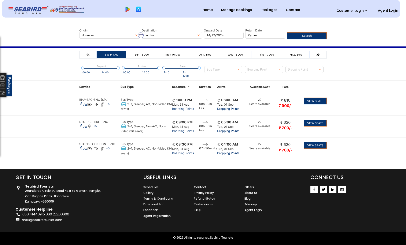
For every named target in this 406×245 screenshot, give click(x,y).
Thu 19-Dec (267, 54)
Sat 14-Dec (111, 54)
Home (208, 9)
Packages (269, 9)
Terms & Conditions (158, 198)
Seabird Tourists (221, 238)
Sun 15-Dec (141, 54)
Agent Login (388, 10)
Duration (205, 86)
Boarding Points (183, 108)
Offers (249, 187)
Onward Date (213, 30)
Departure (179, 86)
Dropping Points (228, 108)
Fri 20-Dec (296, 54)
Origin (83, 30)
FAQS (198, 210)
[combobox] (223, 69)
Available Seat (260, 86)
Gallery (148, 193)
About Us (251, 193)
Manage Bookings (236, 9)
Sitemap (250, 204)
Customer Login (350, 10)
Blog (247, 198)
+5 (108, 104)
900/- (285, 105)
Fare (286, 86)
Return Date (253, 30)
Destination (149, 30)
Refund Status (204, 198)
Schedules (151, 187)
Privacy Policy (204, 193)
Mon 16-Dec (173, 54)
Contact (293, 9)
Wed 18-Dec (235, 54)
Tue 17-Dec (204, 54)
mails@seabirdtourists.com (42, 220)
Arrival (221, 86)
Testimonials (203, 204)
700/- (285, 128)
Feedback (150, 210)
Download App (154, 204)
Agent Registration (157, 216)
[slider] (82, 68)
